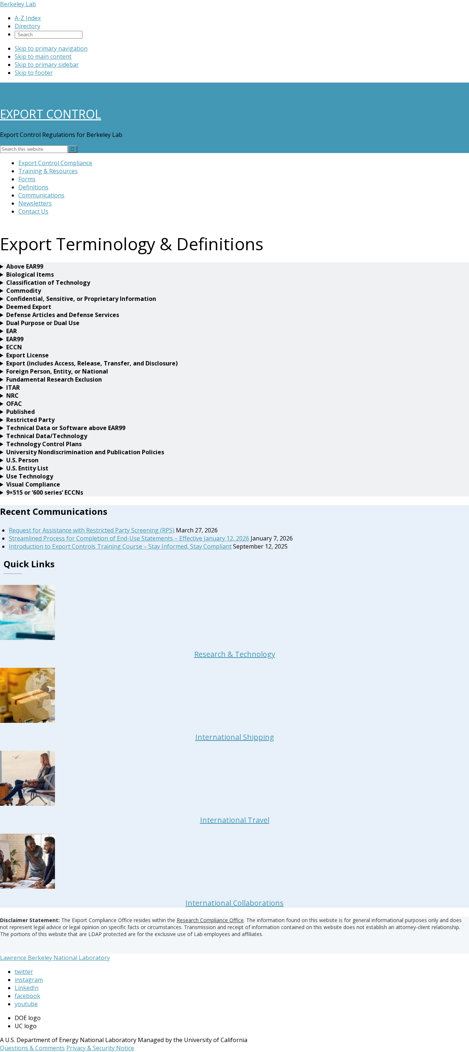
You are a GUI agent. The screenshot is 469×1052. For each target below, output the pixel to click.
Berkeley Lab (18, 4)
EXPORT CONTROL (50, 114)
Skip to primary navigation (51, 48)
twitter (24, 972)
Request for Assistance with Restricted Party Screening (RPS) (91, 530)
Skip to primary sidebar (47, 65)
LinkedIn (26, 988)
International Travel (234, 820)
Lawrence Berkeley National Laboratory (55, 958)
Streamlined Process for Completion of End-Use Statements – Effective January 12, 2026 (129, 538)
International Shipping (234, 737)
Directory (27, 26)
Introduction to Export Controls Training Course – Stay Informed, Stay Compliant (120, 546)
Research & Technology (234, 654)
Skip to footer (34, 73)
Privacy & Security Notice (100, 1048)
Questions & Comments (32, 1048)
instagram (29, 980)
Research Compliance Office (210, 920)
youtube (26, 1004)
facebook (27, 996)
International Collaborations (234, 903)
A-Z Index (28, 18)
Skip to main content (43, 56)
